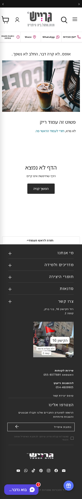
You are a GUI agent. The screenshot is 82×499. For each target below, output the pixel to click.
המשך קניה (41, 188)
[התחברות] (16, 19)
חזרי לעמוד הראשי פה (50, 131)
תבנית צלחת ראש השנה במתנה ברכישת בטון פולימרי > (41, 4)
